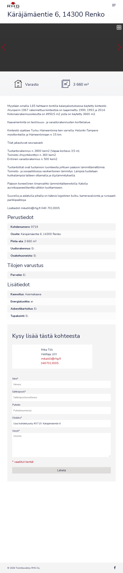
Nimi (15, 378)
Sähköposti (19, 391)
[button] (114, 5)
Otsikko (17, 418)
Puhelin (16, 405)
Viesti (16, 431)
